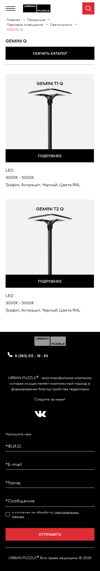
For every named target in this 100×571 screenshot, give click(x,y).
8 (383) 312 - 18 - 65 (31, 355)
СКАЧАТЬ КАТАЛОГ (50, 53)
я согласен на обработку (45, 514)
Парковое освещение (25, 24)
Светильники (61, 24)
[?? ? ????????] (39, 412)
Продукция (36, 20)
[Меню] (10, 8)
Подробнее (50, 155)
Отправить (50, 534)
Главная (13, 20)
